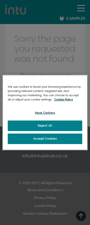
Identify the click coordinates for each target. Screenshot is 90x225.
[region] (45, 112)
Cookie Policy (63, 99)
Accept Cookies (45, 138)
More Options (45, 113)
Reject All (45, 125)
